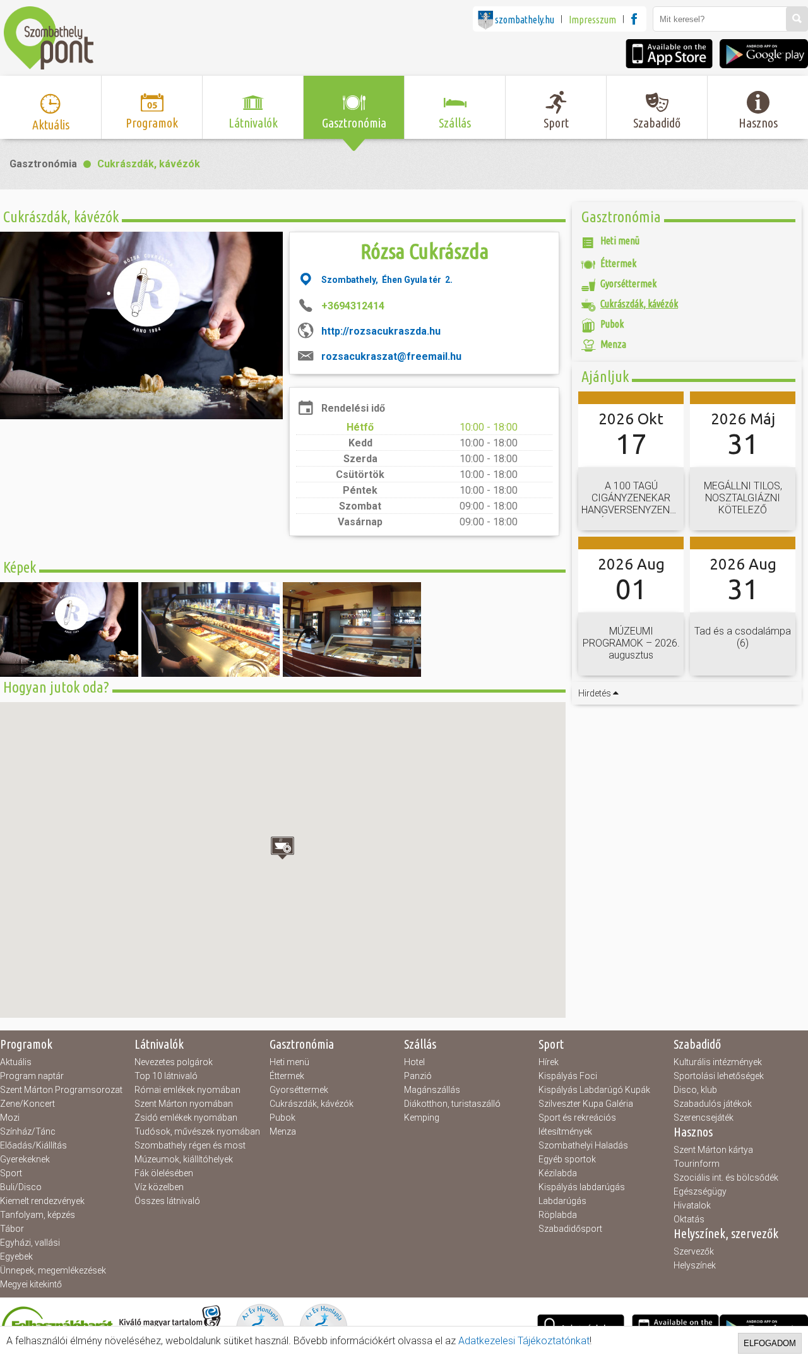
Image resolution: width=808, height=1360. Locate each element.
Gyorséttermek (299, 1090)
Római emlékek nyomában (187, 1090)
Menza (283, 1131)
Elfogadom (770, 1343)
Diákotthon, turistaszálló (452, 1104)
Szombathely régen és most (190, 1145)
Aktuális (16, 1062)
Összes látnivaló (167, 1201)
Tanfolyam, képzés (37, 1215)
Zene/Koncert (27, 1104)
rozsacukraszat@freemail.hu (391, 356)
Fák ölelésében (163, 1173)
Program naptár (32, 1076)
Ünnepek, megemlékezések (53, 1270)
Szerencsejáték (704, 1117)
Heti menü (289, 1062)
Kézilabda (557, 1173)
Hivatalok (692, 1205)
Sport (11, 1173)
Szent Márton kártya (713, 1150)
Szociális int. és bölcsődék (726, 1177)
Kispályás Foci (567, 1076)
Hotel (414, 1062)
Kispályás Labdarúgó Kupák (594, 1090)
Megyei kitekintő (31, 1284)
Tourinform (697, 1164)
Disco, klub (695, 1090)
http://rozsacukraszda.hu (381, 331)
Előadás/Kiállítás (33, 1145)
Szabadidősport (570, 1229)
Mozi (10, 1117)
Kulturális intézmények (718, 1062)
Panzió (418, 1076)
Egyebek (16, 1256)
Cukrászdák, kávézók (148, 164)
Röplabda (557, 1215)
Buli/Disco (21, 1187)
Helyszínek (695, 1265)
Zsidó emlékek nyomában (185, 1117)
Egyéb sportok (567, 1159)
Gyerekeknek (25, 1159)
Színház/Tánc (28, 1131)
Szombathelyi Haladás (583, 1145)
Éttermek (287, 1076)
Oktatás (689, 1219)
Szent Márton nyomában (183, 1104)
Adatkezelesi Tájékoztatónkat (524, 1341)
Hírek (548, 1062)
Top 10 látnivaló (166, 1076)
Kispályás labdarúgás (581, 1187)
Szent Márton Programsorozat (61, 1090)
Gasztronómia (43, 164)
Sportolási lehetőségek (719, 1076)
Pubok (282, 1117)
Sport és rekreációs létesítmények (577, 1124)
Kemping (421, 1117)
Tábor (12, 1229)
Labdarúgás (562, 1201)
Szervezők (694, 1251)
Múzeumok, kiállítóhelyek (183, 1159)
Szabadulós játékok (713, 1104)
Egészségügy (700, 1191)
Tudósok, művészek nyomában (197, 1131)
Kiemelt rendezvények (42, 1201)
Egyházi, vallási (30, 1243)
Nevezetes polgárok (173, 1062)
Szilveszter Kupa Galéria (585, 1104)
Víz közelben (159, 1187)
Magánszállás (432, 1090)
